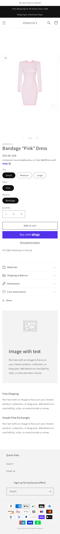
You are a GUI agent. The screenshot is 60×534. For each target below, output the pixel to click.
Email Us (10, 471)
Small (9, 175)
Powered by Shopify (36, 528)
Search (9, 463)
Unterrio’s (26, 528)
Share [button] (9, 300)
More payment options (30, 242)
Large (40, 175)
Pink (8, 188)
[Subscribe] (49, 491)
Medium (24, 175)
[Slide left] (22, 138)
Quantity (6, 207)
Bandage (10, 200)
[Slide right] (37, 138)
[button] (4, 22)
